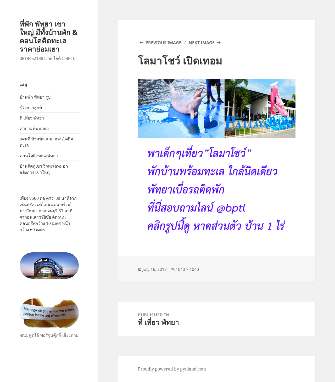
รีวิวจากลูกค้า (32, 107)
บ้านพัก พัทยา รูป (35, 97)
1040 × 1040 (187, 269)
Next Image (202, 42)
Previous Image (163, 42)
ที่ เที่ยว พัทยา (32, 118)
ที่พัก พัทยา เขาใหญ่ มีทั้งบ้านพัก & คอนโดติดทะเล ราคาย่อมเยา (48, 36)
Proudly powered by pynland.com (172, 369)
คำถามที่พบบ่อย (34, 128)
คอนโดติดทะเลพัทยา (39, 155)
